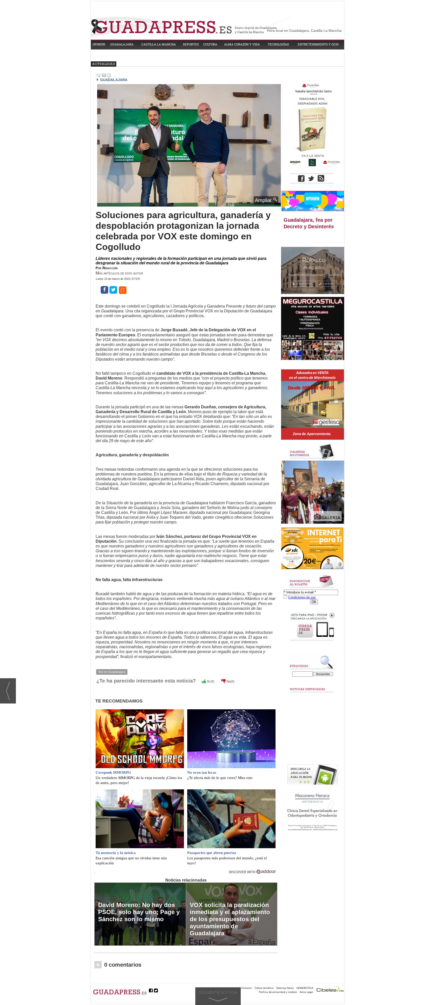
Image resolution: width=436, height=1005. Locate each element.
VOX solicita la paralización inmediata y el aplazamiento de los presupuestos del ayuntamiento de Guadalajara (230, 919)
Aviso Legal (306, 992)
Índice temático (264, 988)
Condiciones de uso (302, 597)
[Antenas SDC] (312, 548)
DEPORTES (191, 44)
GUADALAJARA (121, 44)
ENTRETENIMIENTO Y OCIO (318, 44)
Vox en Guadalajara (111, 672)
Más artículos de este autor (119, 273)
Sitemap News (285, 988)
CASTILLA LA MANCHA (158, 44)
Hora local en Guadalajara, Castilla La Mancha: (304, 31)
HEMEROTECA (304, 988)
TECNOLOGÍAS (278, 44)
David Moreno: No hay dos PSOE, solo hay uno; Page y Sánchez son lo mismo (139, 911)
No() (230, 681)
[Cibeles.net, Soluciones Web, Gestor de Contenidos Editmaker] (330, 989)
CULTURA (210, 44)
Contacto (246, 988)
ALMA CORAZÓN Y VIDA (242, 44)
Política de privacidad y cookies (278, 992)
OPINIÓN (99, 44)
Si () (210, 681)
